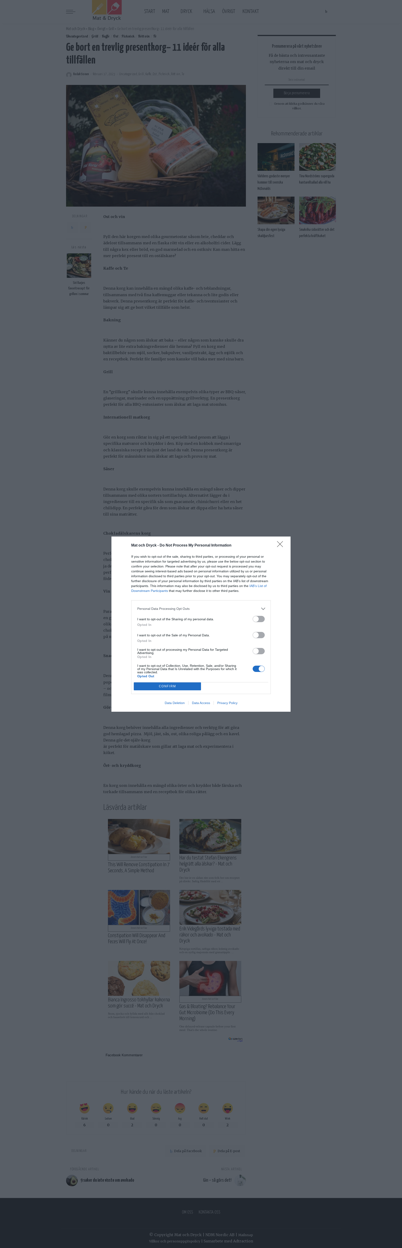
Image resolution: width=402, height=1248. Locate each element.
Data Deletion (175, 703)
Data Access (201, 703)
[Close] (281, 545)
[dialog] (201, 624)
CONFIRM (167, 686)
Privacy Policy (227, 703)
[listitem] (201, 608)
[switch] (259, 619)
